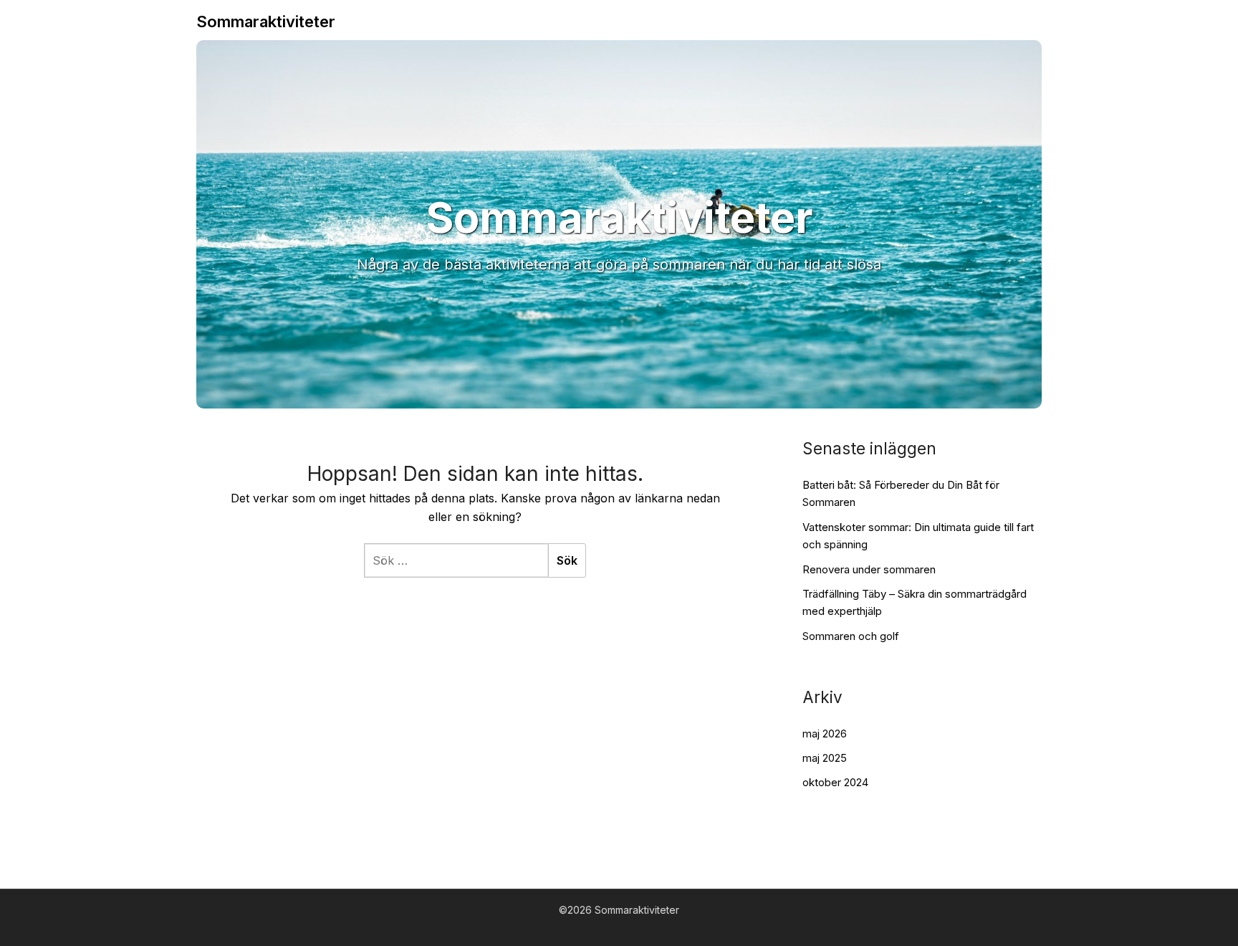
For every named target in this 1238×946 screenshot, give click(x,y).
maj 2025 (824, 758)
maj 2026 (824, 733)
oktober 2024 (835, 782)
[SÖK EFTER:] (456, 560)
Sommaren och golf (850, 636)
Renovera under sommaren (869, 569)
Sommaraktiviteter (265, 21)
